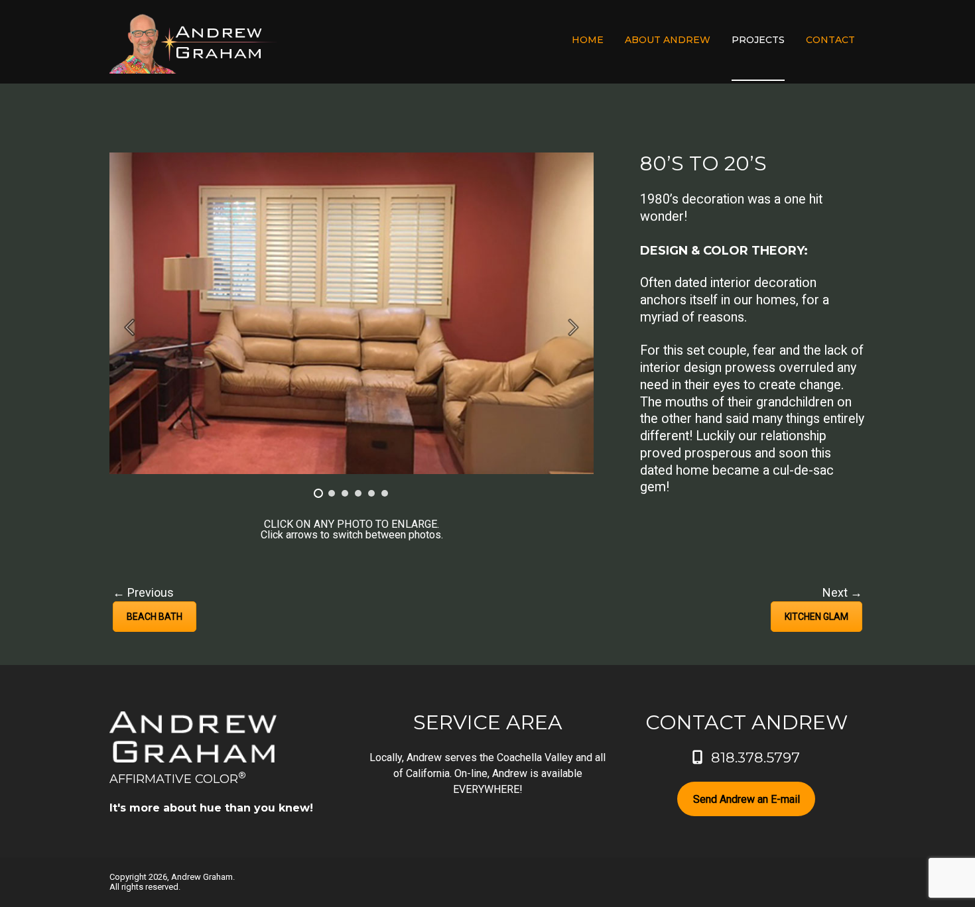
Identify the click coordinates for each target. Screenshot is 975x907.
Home (588, 40)
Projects (758, 40)
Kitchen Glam (816, 616)
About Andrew (667, 40)
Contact (830, 40)
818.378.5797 (755, 757)
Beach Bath (154, 616)
